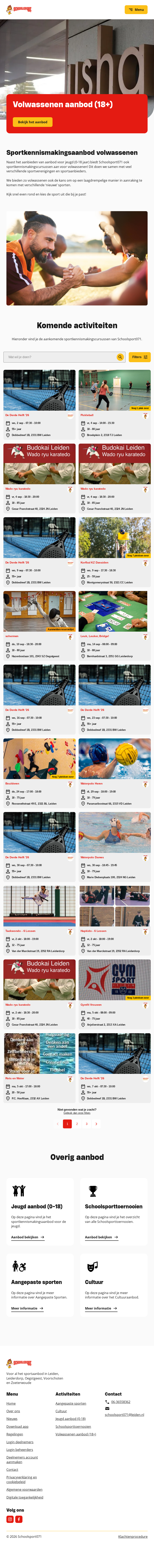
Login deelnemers (19, 1442)
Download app (17, 1426)
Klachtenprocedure (133, 1536)
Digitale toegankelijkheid (24, 1497)
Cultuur (61, 1411)
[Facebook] (18, 1519)
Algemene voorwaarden (24, 1489)
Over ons (13, 1411)
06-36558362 (120, 1402)
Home (11, 1403)
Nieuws (11, 1419)
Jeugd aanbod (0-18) (71, 1419)
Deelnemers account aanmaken (22, 1459)
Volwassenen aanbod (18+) (76, 1434)
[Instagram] (10, 1519)
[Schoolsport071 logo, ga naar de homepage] (18, 9)
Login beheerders (19, 1449)
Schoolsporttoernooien (73, 1426)
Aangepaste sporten (71, 1403)
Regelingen (14, 1434)
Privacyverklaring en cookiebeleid (21, 1479)
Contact (12, 1469)
